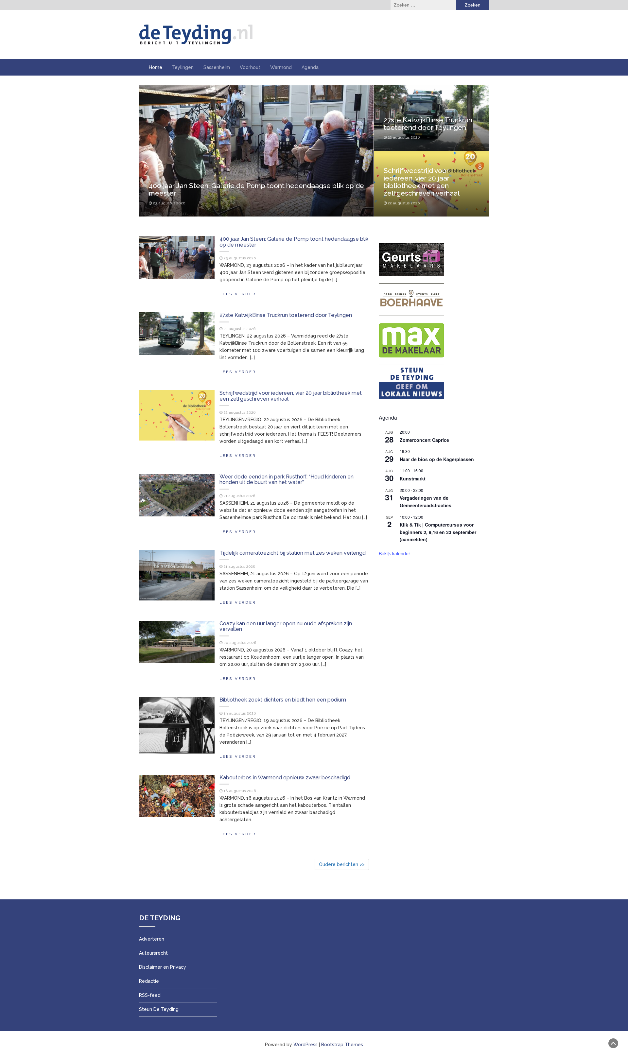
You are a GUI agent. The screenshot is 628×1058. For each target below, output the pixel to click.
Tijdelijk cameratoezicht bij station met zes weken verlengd (292, 553)
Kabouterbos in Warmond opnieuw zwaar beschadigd (284, 777)
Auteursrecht (153, 953)
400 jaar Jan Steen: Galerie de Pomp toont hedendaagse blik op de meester (256, 189)
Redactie (149, 981)
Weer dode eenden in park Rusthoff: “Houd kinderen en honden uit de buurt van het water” (286, 480)
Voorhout (250, 67)
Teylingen (183, 67)
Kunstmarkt (413, 478)
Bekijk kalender (394, 553)
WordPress (305, 1044)
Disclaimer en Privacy (162, 967)
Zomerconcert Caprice (424, 440)
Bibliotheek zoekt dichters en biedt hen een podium (282, 700)
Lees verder (237, 294)
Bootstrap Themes (342, 1044)
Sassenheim (216, 67)
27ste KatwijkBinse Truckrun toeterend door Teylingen (428, 123)
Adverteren (151, 939)
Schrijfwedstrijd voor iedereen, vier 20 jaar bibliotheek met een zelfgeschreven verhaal (422, 181)
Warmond (281, 67)
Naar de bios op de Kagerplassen (437, 459)
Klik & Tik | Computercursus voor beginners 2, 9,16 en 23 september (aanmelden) (438, 532)
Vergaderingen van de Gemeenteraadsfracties (425, 501)
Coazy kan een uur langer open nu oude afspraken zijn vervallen (285, 626)
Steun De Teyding (159, 1009)
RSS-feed (150, 995)
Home (155, 67)
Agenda (310, 67)
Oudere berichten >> (342, 864)
